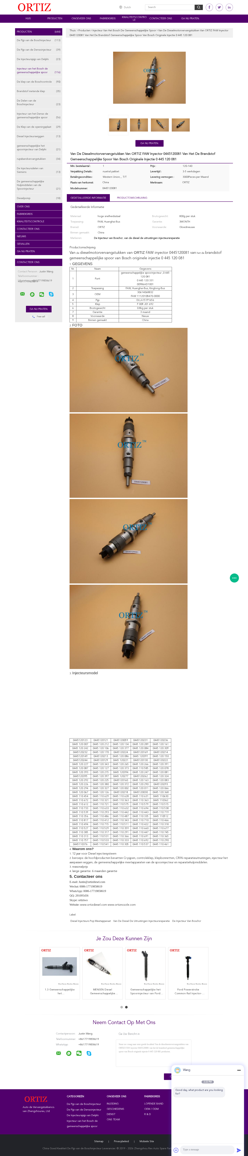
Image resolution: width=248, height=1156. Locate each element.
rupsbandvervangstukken (38, 159)
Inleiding (113, 1104)
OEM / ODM (151, 1109)
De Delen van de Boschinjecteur (38, 103)
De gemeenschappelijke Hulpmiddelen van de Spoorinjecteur (38, 185)
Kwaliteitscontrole (134, 18)
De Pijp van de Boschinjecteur (38, 40)
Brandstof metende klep (38, 91)
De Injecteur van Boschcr (186, 921)
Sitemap (98, 1141)
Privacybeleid (121, 1141)
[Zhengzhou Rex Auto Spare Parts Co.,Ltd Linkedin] (229, 7)
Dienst (111, 1114)
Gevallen (23, 244)
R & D (147, 1114)
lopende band (153, 1104)
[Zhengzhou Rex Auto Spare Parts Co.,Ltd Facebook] (209, 7)
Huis (28, 18)
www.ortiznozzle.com (122, 904)
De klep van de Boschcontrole (38, 82)
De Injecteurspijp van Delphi (38, 59)
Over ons (23, 206)
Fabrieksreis (108, 18)
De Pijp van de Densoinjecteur (38, 50)
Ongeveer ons (81, 18)
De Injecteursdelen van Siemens (38, 170)
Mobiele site (147, 1141)
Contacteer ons (160, 18)
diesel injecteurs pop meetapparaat (90, 921)
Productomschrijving (132, 198)
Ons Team (113, 1119)
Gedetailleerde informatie (88, 198)
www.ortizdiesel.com (93, 904)
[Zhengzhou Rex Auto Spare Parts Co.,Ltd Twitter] (219, 7)
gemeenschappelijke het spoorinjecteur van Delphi (38, 148)
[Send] (239, 1150)
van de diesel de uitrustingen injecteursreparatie (141, 921)
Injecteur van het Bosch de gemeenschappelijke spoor (38, 70)
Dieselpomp (38, 198)
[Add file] (176, 1150)
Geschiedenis (115, 1109)
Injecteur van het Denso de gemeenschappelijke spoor (38, 116)
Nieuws (21, 236)
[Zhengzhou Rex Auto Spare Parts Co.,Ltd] (22, 294)
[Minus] (239, 1070)
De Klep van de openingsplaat (38, 127)
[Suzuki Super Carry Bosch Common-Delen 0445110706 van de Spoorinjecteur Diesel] (188, 967)
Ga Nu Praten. (190, 18)
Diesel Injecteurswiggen (38, 136)
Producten (54, 18)
